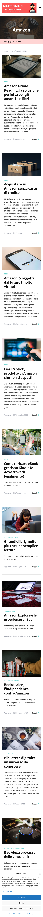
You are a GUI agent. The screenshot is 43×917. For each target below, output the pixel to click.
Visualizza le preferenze (21, 909)
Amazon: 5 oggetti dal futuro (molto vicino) (19, 282)
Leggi (34, 139)
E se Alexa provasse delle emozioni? (19, 854)
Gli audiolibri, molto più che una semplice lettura (21, 545)
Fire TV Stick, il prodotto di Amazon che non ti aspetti (20, 373)
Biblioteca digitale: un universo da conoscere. (19, 762)
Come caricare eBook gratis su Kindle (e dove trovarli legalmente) (21, 470)
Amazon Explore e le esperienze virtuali (20, 617)
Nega (21, 903)
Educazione (9, 537)
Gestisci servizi (7, 891)
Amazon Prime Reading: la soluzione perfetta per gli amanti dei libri (21, 92)
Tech (6, 82)
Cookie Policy (12, 914)
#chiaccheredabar (12, 848)
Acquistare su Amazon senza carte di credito (20, 188)
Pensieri (7, 611)
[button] (40, 873)
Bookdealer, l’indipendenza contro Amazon (16, 689)
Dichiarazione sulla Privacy (25, 914)
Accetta (21, 897)
